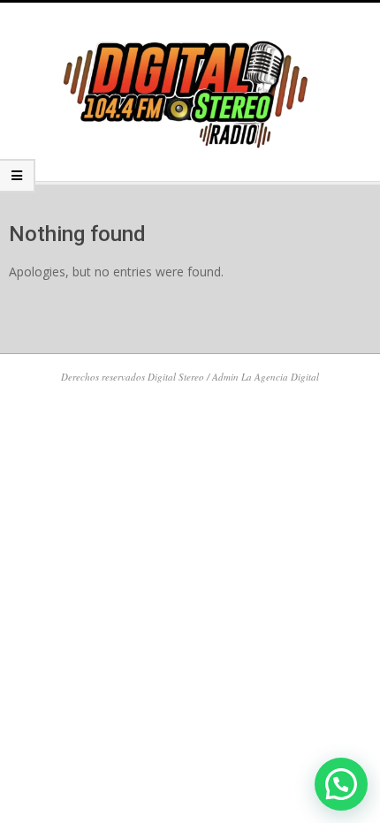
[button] (341, 784)
